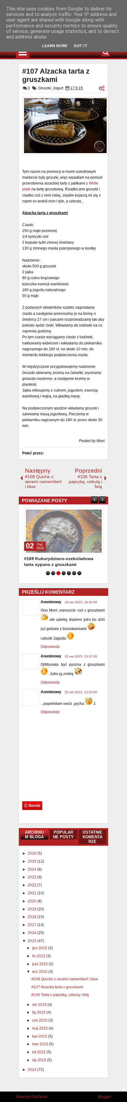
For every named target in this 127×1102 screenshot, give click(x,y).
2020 (32, 901)
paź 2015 (40, 964)
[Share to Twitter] (90, 514)
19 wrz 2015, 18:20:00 (81, 602)
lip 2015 (39, 1012)
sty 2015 (39, 1060)
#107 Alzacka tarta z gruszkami (56, 75)
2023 (32, 877)
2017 (32, 925)
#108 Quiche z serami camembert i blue (64, 979)
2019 (32, 909)
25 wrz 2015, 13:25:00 (81, 692)
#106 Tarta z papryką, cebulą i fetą (60, 995)
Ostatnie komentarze (92, 837)
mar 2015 (40, 1044)
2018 (32, 917)
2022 (32, 885)
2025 (32, 861)
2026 (32, 853)
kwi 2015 (40, 1036)
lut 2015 (39, 1052)
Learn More (55, 45)
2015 (32, 941)
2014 (32, 1069)
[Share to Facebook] (83, 514)
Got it (81, 45)
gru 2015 (40, 948)
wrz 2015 (40, 972)
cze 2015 (40, 1020)
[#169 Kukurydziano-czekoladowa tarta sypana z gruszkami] (63, 531)
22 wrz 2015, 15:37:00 (81, 656)
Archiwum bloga (34, 834)
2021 (32, 893)
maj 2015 (40, 1028)
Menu (23, 52)
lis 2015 (39, 956)
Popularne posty (63, 834)
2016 (32, 933)
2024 (32, 869)
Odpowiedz (50, 647)
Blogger (104, 1097)
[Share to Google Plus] (96, 514)
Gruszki (44, 88)
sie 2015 (39, 1004)
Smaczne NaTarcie (31, 1097)
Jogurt (58, 88)
